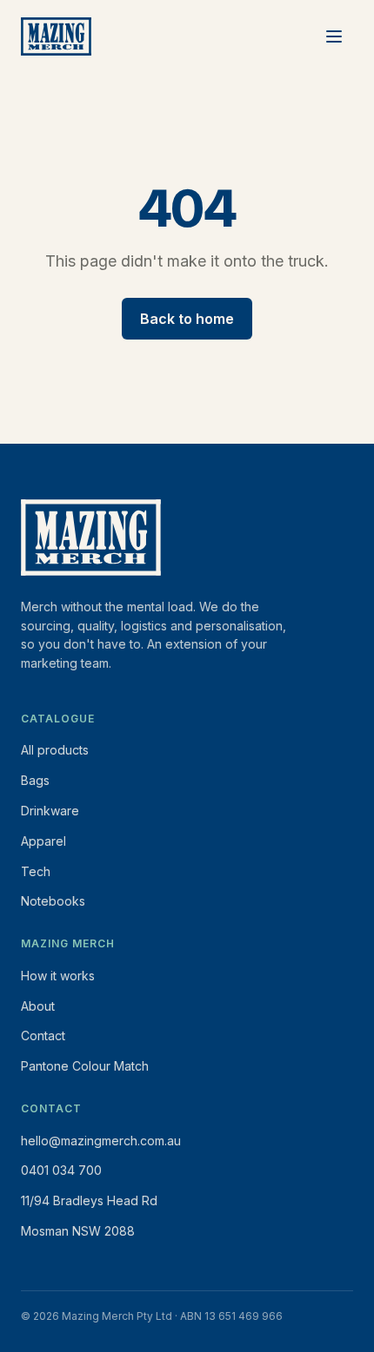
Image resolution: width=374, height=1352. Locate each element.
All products (55, 749)
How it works (58, 975)
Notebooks (53, 901)
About (38, 1006)
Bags (35, 780)
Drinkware (50, 810)
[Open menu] (334, 36)
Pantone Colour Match (85, 1066)
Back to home (187, 318)
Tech (35, 871)
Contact (43, 1035)
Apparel (43, 841)
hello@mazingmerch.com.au (101, 1140)
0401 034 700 (61, 1170)
